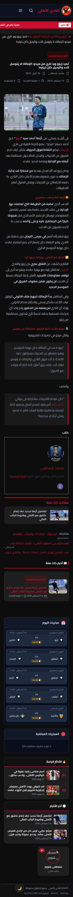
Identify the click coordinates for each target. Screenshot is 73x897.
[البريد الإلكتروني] (60, 486)
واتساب (28, 533)
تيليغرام (17, 533)
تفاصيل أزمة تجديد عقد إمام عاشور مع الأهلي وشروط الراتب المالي (26, 589)
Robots (54, 893)
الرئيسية (62, 36)
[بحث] (31, 10)
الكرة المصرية (18, 476)
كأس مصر (57, 404)
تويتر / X (40, 533)
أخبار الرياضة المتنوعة (42, 36)
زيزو (18, 138)
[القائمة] (20, 10)
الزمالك (64, 150)
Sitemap (64, 893)
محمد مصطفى (52, 468)
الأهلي (64, 270)
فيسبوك (52, 533)
